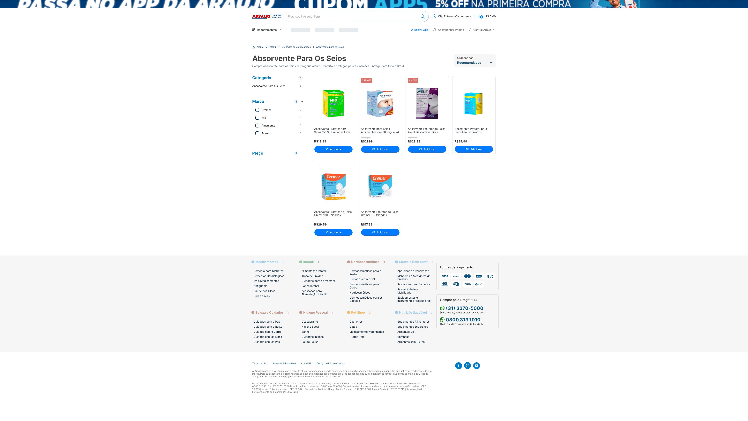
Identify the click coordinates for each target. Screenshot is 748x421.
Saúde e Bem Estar (413, 262)
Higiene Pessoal (315, 312)
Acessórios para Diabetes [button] (413, 284)
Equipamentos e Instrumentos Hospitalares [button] (413, 299)
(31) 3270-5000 (464, 308)
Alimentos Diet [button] (406, 331)
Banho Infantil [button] (310, 285)
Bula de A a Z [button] (262, 296)
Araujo (260, 47)
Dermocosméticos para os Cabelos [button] (366, 299)
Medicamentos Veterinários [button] (366, 331)
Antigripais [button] (260, 285)
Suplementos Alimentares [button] (413, 321)
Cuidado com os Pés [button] (267, 341)
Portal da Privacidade (284, 363)
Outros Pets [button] (356, 336)
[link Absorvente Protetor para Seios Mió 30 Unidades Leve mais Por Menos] (333, 103)
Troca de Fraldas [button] (312, 276)
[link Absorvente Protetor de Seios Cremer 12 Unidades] (380, 186)
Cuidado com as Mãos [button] (268, 336)
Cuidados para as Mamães (296, 47)
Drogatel (466, 300)
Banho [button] (306, 331)
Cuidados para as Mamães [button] (318, 280)
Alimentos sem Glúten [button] (411, 341)
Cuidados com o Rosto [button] (268, 326)
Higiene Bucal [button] (310, 326)
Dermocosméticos (365, 262)
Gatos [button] (353, 326)
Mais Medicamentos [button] (266, 280)
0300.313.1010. (463, 320)
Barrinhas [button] (403, 336)
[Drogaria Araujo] (266, 16)
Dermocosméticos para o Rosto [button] (365, 272)
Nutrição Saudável (413, 312)
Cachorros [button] (356, 321)
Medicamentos (266, 262)
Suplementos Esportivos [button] (412, 326)
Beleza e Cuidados (269, 312)
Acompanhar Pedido (451, 29)
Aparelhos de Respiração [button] (413, 270)
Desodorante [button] (310, 321)
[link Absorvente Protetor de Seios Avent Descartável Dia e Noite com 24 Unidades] (427, 103)
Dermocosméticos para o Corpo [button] (365, 285)
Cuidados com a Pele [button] (267, 321)
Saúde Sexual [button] (310, 341)
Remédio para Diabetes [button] (268, 270)
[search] (357, 16)
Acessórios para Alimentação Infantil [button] (314, 292)
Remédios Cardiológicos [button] (269, 276)
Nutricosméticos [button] (359, 292)
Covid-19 (306, 363)
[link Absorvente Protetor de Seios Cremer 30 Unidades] (333, 186)
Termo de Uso (259, 363)
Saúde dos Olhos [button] (264, 291)
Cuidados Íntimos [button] (313, 336)
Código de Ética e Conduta (331, 363)
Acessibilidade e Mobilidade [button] (407, 290)
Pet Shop (358, 312)
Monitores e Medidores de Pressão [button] (413, 277)
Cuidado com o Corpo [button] (267, 331)
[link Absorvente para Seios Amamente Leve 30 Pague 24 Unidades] (380, 103)
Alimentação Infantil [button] (314, 270)
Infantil (272, 47)
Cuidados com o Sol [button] (362, 279)
